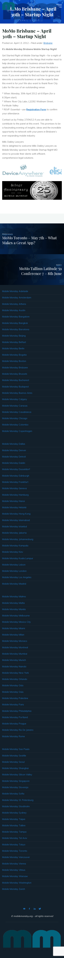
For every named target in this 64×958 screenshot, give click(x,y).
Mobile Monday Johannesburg (17, 539)
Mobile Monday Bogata (14, 354)
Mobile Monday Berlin (13, 348)
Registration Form (36, 109)
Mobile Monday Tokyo (13, 844)
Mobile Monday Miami (13, 628)
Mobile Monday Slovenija (15, 787)
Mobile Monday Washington (16, 882)
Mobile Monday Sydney (14, 812)
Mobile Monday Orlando (14, 679)
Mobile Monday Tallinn (13, 825)
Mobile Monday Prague (14, 723)
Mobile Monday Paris (13, 704)
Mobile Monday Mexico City (16, 622)
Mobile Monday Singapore (16, 781)
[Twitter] (39, 908)
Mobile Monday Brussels (14, 374)
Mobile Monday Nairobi (14, 666)
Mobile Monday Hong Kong (16, 513)
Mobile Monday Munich (14, 660)
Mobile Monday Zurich (13, 889)
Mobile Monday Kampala (15, 545)
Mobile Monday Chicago (14, 418)
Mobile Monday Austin (13, 310)
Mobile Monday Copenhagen (17, 431)
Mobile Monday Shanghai (15, 768)
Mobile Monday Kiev (12, 552)
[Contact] (24, 908)
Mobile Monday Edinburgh (15, 475)
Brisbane (48, 43)
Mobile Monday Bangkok (15, 323)
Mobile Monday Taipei (13, 819)
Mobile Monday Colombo (15, 424)
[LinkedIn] (34, 908)
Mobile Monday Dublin (13, 463)
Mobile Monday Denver (14, 450)
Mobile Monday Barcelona (15, 329)
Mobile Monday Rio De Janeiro (17, 730)
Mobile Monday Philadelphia (16, 711)
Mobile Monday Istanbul (14, 526)
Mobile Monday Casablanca (16, 412)
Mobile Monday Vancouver (16, 857)
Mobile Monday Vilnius (13, 870)
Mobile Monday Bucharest (15, 380)
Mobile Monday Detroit (14, 456)
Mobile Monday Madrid (14, 583)
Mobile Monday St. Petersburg (17, 800)
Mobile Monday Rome (13, 736)
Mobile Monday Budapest (15, 386)
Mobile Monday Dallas (13, 444)
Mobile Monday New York (15, 672)
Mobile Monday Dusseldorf (16, 469)
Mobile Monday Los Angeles (16, 577)
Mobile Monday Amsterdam (16, 297)
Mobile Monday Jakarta (14, 532)
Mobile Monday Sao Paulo (16, 749)
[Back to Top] (52, 946)
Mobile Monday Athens (14, 304)
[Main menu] (59, 5)
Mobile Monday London (14, 571)
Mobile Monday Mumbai (14, 653)
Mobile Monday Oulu (12, 692)
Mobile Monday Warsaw (15, 876)
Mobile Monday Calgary (14, 399)
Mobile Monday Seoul (13, 762)
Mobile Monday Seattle (14, 755)
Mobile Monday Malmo (14, 596)
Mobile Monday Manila (14, 609)
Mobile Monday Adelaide (15, 291)
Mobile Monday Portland (15, 717)
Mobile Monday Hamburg (15, 494)
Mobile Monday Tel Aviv (14, 838)
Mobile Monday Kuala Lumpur (17, 558)
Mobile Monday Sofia (13, 793)
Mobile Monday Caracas (14, 405)
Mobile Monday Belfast (14, 342)
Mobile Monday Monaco (14, 641)
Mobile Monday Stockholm (16, 806)
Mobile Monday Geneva (14, 488)
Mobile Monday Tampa (14, 831)
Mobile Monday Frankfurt (15, 482)
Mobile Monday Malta (13, 603)
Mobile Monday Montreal (15, 647)
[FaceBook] (29, 908)
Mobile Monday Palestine (15, 698)
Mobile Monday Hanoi (13, 501)
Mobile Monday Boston (14, 361)
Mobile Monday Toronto (14, 851)
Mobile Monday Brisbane (15, 367)
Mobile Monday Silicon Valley (17, 774)
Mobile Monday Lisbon (13, 564)
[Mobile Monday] (8, 5)
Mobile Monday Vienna (14, 863)
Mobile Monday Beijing (14, 335)
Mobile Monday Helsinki (14, 507)
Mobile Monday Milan (13, 634)
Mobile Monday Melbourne (16, 615)
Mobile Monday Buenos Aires (17, 393)
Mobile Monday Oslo (12, 685)
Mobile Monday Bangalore (16, 316)
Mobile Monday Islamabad (16, 520)
